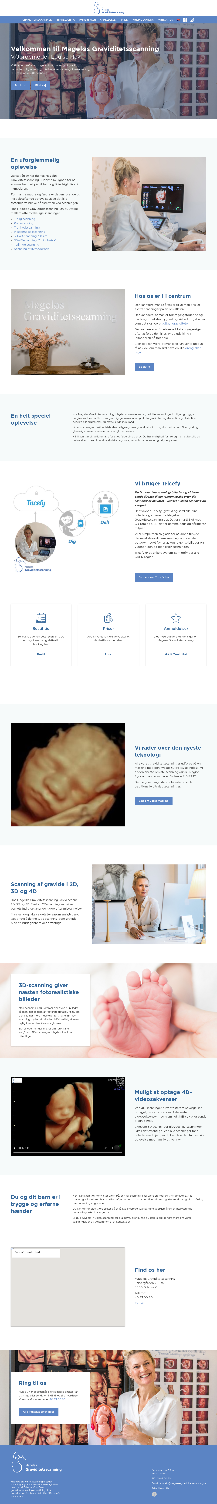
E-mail (139, 1303)
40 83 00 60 (57, 1399)
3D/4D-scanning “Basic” (30, 236)
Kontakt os (165, 20)
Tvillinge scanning (26, 244)
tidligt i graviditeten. (175, 323)
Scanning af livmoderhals (32, 249)
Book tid (20, 85)
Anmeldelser (108, 20)
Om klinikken (87, 20)
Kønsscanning (24, 223)
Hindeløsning (66, 20)
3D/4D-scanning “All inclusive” (35, 240)
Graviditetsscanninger (37, 20)
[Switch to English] (178, 20)
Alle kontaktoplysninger (38, 1412)
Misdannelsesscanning (29, 232)
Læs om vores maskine (153, 801)
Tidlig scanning (24, 219)
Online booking (143, 20)
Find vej (40, 85)
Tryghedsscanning (27, 227)
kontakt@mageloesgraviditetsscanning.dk (183, 1483)
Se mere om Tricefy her (154, 577)
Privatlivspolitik (160, 1488)
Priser (125, 20)
